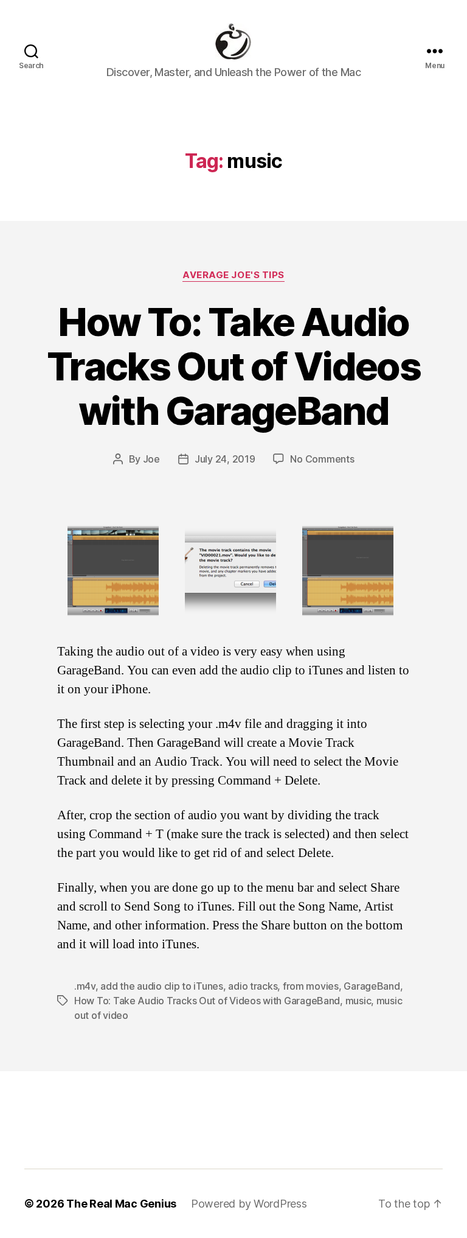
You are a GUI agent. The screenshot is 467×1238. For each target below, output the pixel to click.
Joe (151, 459)
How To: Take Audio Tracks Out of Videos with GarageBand (233, 366)
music (358, 1001)
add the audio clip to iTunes (161, 986)
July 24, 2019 (225, 459)
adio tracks (252, 986)
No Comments (322, 459)
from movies (311, 986)
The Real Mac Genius (121, 1203)
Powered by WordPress (249, 1203)
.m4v (84, 986)
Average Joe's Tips (233, 275)
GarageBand (372, 986)
